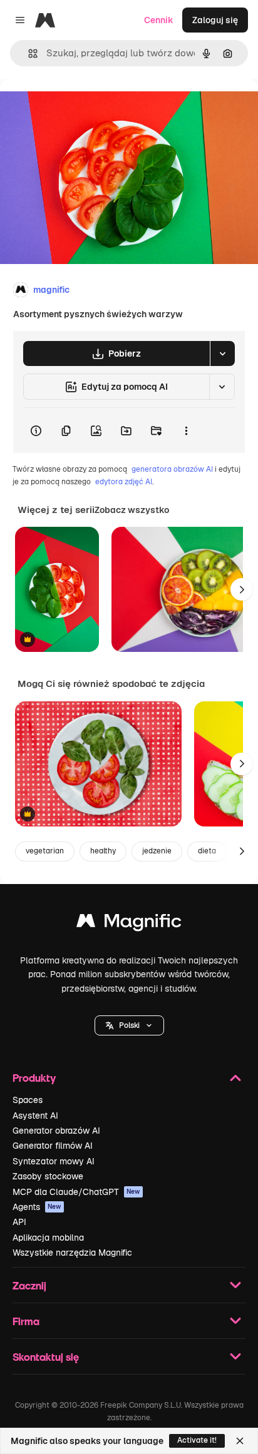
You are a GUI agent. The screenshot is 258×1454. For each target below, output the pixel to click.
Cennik (158, 20)
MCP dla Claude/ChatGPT (76, 1191)
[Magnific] (129, 923)
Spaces (28, 1100)
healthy (103, 851)
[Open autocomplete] (28, 53)
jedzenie (157, 851)
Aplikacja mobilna (48, 1237)
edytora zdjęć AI (123, 482)
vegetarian (45, 851)
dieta (207, 851)
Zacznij (29, 1285)
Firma (26, 1321)
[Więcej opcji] (186, 430)
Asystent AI (35, 1115)
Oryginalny (86, 107)
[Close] (239, 1440)
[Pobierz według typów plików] (222, 353)
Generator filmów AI (53, 1145)
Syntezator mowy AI (54, 1161)
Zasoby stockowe (48, 1176)
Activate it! (197, 1440)
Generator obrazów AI (56, 1130)
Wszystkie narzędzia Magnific (72, 1252)
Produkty (34, 1077)
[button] (129, 1025)
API (19, 1222)
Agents (37, 1207)
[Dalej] (241, 589)
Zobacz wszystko (132, 510)
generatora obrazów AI (172, 469)
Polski (129, 1025)
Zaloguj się (215, 20)
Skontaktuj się (46, 1356)
